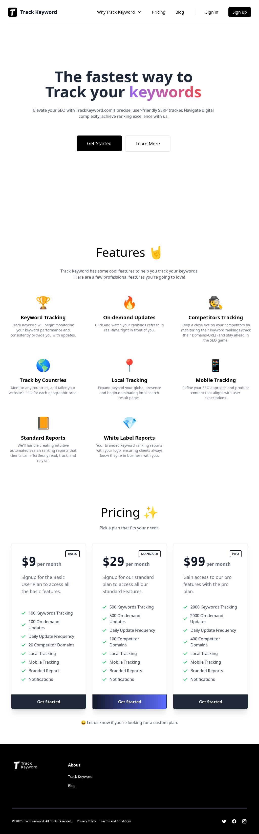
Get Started (99, 143)
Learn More (148, 144)
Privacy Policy (86, 821)
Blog (180, 12)
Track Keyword (80, 776)
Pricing (158, 12)
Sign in (211, 12)
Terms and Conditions (116, 821)
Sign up (239, 12)
